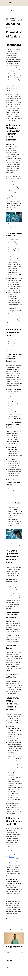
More (12, 10)
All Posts (6, 10)
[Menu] (25, 3)
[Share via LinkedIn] (13, 918)
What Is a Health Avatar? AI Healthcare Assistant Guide (14, 947)
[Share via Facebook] (6, 918)
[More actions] (21, 19)
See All (20, 929)
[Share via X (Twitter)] (10, 918)
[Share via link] (17, 918)
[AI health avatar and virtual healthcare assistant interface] (14, 938)
